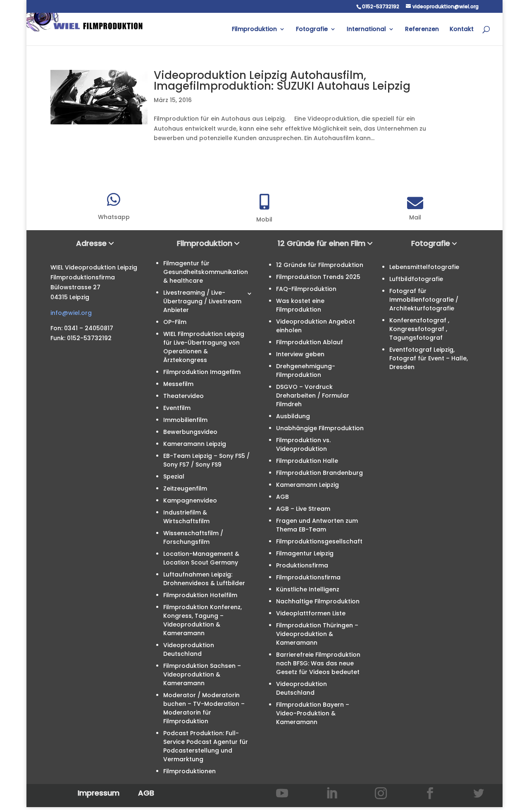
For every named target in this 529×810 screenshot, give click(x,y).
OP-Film (174, 322)
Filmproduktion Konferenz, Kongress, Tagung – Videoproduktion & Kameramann (202, 620)
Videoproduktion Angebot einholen (315, 325)
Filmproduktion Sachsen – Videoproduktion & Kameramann (202, 674)
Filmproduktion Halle (307, 461)
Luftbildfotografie (416, 279)
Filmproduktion (254, 29)
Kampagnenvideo (190, 500)
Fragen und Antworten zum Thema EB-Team (317, 525)
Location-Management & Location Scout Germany (201, 558)
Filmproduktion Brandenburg (319, 473)
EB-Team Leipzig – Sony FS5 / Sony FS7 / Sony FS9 (206, 460)
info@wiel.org (71, 313)
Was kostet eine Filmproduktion (300, 305)
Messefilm (178, 384)
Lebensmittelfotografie (424, 267)
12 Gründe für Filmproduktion (319, 265)
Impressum (98, 793)
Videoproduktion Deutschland (188, 649)
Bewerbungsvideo (190, 432)
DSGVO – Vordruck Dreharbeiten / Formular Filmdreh (312, 395)
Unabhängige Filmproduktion (320, 428)
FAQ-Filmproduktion (306, 289)
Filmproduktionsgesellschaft (319, 541)
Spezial (173, 476)
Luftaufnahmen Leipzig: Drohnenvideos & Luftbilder (204, 578)
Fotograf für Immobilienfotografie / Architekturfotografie (423, 299)
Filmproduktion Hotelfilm (200, 595)
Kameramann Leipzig (194, 444)
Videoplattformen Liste (311, 613)
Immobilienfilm (185, 420)
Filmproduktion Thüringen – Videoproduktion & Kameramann (317, 634)
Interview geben (300, 354)
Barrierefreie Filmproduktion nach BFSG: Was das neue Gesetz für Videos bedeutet (318, 663)
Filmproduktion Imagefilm (202, 372)
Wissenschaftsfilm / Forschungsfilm (193, 537)
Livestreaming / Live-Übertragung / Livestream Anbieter (202, 301)
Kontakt (462, 29)
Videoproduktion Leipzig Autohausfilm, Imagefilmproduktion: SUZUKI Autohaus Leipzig (282, 80)
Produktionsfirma (302, 565)
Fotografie (312, 29)
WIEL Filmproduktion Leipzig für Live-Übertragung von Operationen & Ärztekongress (203, 347)
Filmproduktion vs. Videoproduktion (303, 444)
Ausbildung (293, 416)
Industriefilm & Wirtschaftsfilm (186, 516)
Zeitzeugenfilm (185, 488)
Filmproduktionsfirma (308, 577)
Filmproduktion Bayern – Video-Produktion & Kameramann (312, 713)
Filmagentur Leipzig (305, 553)
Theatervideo (183, 396)
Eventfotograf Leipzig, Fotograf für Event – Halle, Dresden (428, 358)
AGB (282, 497)
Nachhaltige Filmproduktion (318, 601)
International (366, 29)
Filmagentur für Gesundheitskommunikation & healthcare (205, 272)
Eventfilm (177, 408)
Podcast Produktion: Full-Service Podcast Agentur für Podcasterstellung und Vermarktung (205, 746)
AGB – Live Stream (303, 509)
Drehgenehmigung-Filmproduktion (305, 370)
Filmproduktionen (189, 771)
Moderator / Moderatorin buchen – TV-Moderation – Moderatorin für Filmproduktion (204, 708)
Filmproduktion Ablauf (309, 342)
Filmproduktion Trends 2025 (318, 277)
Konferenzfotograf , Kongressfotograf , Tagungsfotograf (419, 329)
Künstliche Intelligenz (307, 589)
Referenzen (422, 29)
